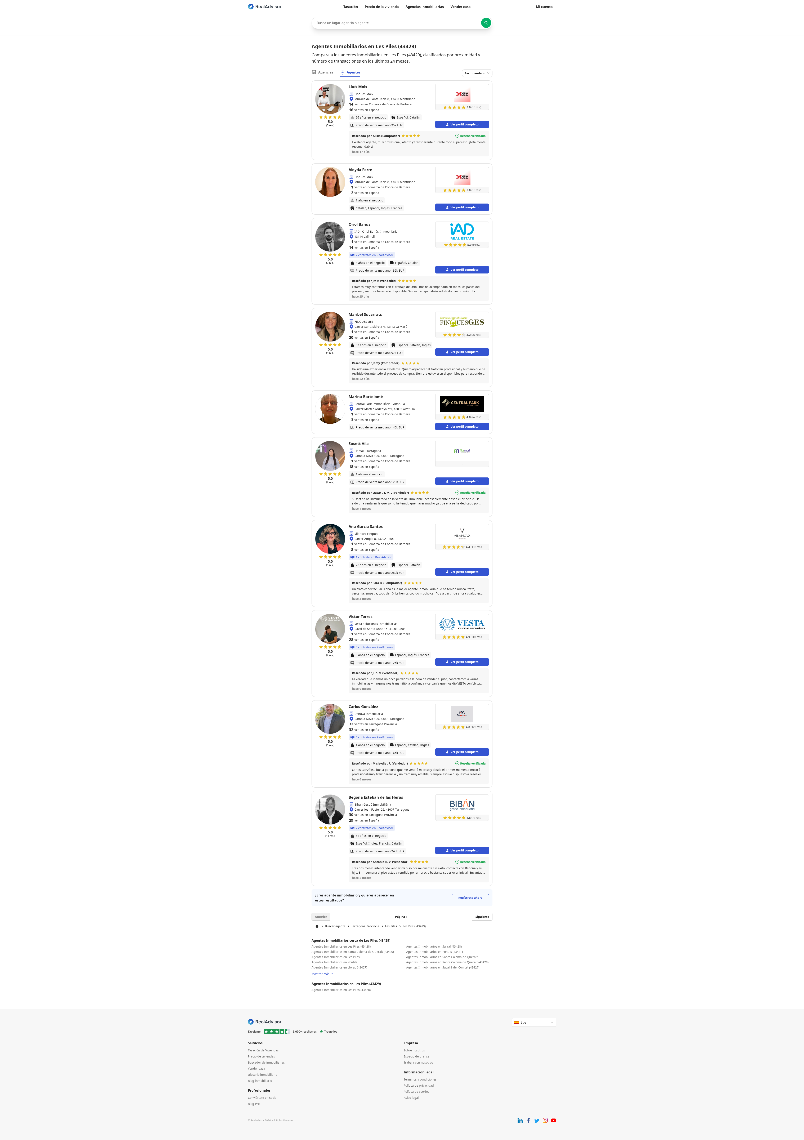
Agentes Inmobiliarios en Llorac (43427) (339, 967)
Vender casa (461, 6)
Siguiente (482, 917)
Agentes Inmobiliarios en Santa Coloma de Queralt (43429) (447, 962)
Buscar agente (335, 926)
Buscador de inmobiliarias (266, 1062)
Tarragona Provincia (365, 926)
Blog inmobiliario (260, 1081)
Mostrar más (320, 974)
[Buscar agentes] (486, 23)
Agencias (325, 72)
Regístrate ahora (470, 898)
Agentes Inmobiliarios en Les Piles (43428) (341, 946)
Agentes (353, 72)
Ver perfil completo (465, 124)
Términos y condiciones (420, 1079)
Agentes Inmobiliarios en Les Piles (336, 957)
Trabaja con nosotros (418, 1062)
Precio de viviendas (261, 1056)
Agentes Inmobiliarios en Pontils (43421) (434, 952)
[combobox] (402, 23)
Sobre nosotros (414, 1050)
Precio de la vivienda (382, 6)
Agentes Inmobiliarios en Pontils (334, 962)
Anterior (321, 917)
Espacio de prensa (416, 1056)
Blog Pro (254, 1104)
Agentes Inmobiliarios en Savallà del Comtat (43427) (442, 967)
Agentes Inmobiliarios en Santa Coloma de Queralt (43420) (353, 952)
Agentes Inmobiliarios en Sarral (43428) (434, 946)
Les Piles (391, 926)
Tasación (350, 6)
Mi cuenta (544, 6)
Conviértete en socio (262, 1098)
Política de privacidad (419, 1085)
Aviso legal (411, 1098)
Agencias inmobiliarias (425, 6)
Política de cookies (416, 1092)
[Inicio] (317, 926)
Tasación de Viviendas (263, 1050)
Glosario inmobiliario (262, 1075)
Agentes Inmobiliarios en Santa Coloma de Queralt (442, 957)
